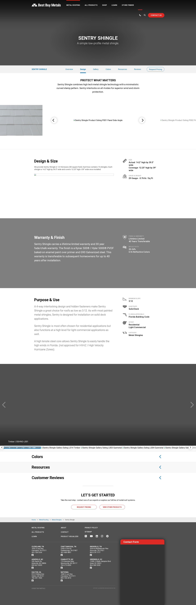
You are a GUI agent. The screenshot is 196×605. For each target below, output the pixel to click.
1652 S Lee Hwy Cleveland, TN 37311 (39, 549)
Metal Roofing (73, 5)
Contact (64, 532)
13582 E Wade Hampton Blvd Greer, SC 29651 (100, 562)
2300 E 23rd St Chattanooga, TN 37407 (69, 549)
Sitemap (88, 532)
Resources (122, 69)
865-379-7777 (95, 552)
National (65, 572)
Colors (108, 69)
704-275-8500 (66, 565)
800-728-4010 (66, 578)
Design (83, 69)
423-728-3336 (37, 552)
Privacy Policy (91, 528)
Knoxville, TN (96, 547)
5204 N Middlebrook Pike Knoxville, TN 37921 (99, 549)
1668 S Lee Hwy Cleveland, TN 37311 (68, 575)
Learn (114, 5)
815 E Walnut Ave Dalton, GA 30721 (38, 575)
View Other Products (112, 507)
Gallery (96, 69)
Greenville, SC (96, 559)
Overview (69, 69)
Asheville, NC (37, 559)
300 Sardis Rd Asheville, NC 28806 (39, 562)
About (63, 528)
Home (34, 520)
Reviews (137, 69)
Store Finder (128, 5)
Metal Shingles (136, 335)
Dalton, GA (36, 572)
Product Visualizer (69, 536)
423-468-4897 (66, 552)
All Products (91, 5)
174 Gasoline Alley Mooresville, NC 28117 (69, 562)
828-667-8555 (37, 565)
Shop (104, 5)
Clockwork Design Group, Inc (106, 588)
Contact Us (156, 15)
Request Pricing (155, 69)
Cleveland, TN (38, 547)
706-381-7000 (37, 578)
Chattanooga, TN (68, 547)
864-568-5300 (95, 565)
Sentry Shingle (39, 69)
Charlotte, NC (67, 559)
